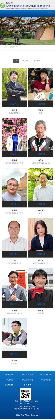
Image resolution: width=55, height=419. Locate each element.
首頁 (6, 47)
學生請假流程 (27, 380)
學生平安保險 (46, 375)
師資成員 (9, 385)
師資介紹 (13, 47)
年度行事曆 (46, 380)
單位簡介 (9, 380)
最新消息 (9, 375)
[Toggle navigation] (49, 13)
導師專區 (27, 385)
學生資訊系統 (27, 375)
